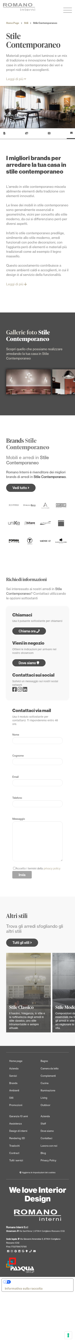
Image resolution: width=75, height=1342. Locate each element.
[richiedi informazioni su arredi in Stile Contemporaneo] (71, 133)
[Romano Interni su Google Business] (23, 1251)
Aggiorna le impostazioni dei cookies (38, 1172)
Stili (26, 23)
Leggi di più (15, 79)
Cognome (18, 755)
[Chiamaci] (30, 1251)
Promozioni (15, 1105)
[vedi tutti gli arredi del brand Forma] (14, 541)
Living (44, 1097)
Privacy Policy (48, 1160)
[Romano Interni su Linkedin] (25, 690)
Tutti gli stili (21, 943)
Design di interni (18, 1130)
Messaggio (18, 818)
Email (15, 776)
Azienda (13, 1068)
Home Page (12, 23)
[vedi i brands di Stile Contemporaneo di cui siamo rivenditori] (48, 134)
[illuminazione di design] (28, 382)
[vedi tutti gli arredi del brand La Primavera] (45, 523)
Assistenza (15, 1123)
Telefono (17, 797)
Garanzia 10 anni (18, 1116)
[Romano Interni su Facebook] (15, 690)
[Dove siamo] (27, 1251)
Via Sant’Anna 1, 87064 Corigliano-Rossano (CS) (42, 1231)
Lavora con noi (49, 1145)
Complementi (48, 1075)
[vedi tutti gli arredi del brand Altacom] (45, 505)
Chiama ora (27, 631)
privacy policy (52, 868)
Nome (15, 734)
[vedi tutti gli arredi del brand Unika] (14, 523)
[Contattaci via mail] (34, 1251)
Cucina (44, 1083)
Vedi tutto (20, 488)
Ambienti (14, 1090)
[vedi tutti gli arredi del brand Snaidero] (61, 505)
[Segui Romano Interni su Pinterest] (15, 1251)
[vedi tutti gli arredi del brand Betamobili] (14, 505)
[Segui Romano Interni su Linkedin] (19, 1251)
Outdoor (45, 1105)
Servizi (13, 1075)
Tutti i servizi (16, 1160)
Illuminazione (48, 1090)
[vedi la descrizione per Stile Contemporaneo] (4, 134)
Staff (43, 1123)
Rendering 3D (17, 1138)
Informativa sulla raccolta (23, 1288)
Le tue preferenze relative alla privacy (39, 1282)
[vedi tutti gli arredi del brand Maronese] (45, 541)
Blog (43, 1153)
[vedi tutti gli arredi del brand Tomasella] (30, 541)
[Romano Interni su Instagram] (20, 690)
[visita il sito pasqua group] (20, 1271)
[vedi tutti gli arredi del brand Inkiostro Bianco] (30, 505)
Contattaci (46, 1138)
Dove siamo (28, 663)
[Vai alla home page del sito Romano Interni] (28, 7)
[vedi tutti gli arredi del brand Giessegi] (61, 523)
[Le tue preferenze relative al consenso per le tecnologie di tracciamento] (68, 1335)
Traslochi (14, 1145)
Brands (13, 1083)
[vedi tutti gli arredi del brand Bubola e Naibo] (61, 541)
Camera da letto (50, 1068)
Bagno (44, 1060)
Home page (15, 1060)
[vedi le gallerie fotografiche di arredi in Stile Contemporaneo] (26, 134)
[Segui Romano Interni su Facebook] (8, 1251)
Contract (14, 1153)
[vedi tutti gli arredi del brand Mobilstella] (30, 523)
